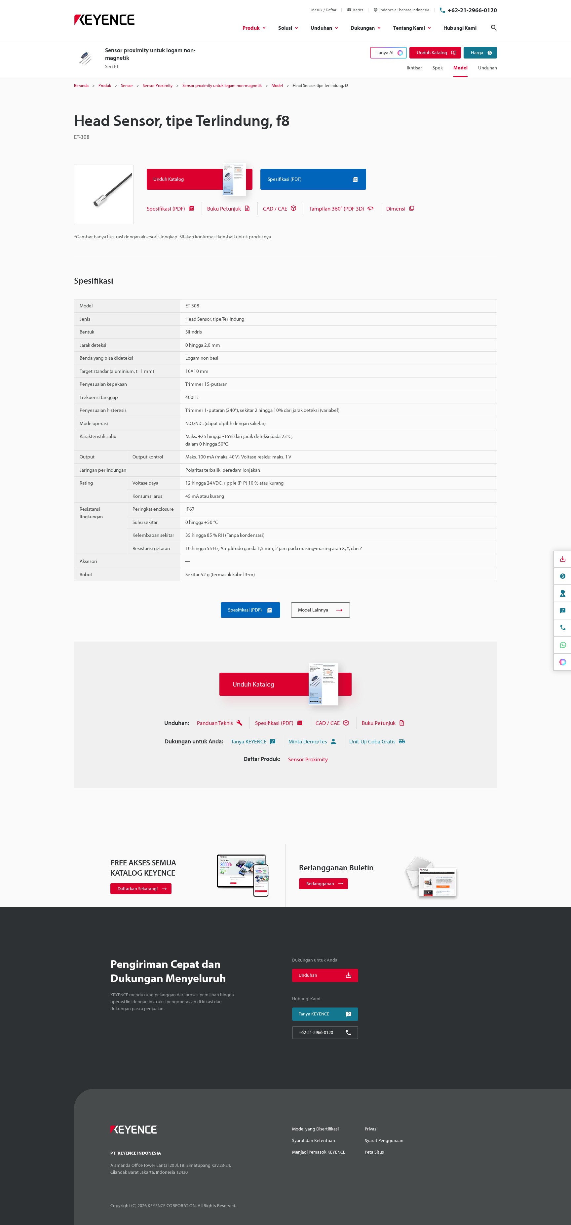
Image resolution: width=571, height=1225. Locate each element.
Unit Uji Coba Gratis (372, 741)
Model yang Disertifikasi (315, 1129)
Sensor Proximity (308, 759)
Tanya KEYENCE (248, 741)
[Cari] (494, 28)
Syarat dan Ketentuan (313, 1140)
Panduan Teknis (215, 722)
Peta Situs (374, 1152)
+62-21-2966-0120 (472, 10)
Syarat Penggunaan (384, 1140)
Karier (358, 9)
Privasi (371, 1129)
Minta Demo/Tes (307, 741)
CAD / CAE (275, 208)
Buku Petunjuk (224, 208)
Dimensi (395, 208)
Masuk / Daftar (323, 9)
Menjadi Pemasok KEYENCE (318, 1152)
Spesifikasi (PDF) (166, 208)
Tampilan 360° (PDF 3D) (336, 208)
